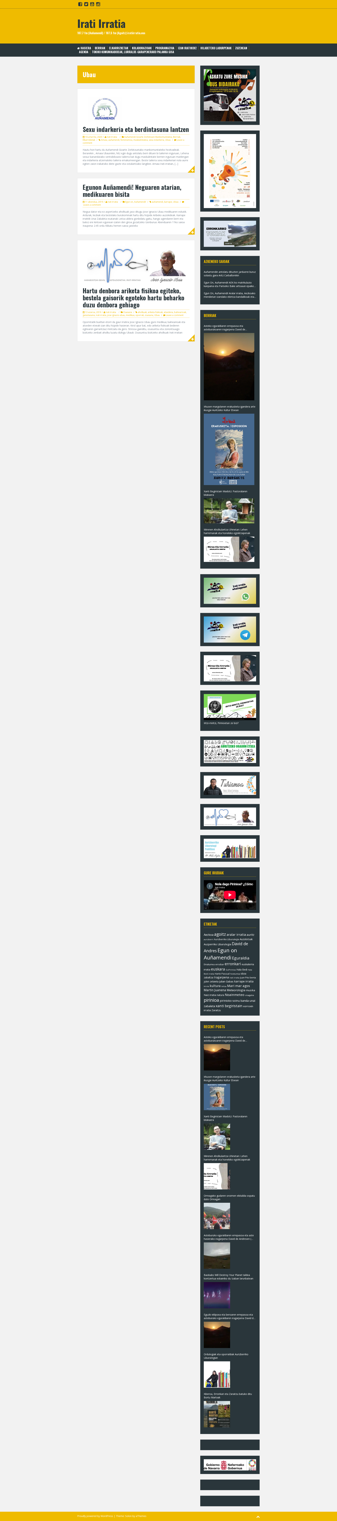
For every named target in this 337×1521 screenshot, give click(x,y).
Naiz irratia (210, 995)
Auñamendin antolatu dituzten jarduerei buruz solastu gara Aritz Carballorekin (230, 273)
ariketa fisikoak (155, 312)
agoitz (220, 934)
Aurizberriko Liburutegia (226, 939)
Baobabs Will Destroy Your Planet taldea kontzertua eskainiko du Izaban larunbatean (228, 1276)
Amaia (104, 139)
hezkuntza (235, 973)
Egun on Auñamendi (220, 954)
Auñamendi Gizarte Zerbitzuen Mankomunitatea (148, 136)
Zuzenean (241, 48)
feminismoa (126, 139)
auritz (250, 935)
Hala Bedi (241, 969)
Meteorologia (236, 990)
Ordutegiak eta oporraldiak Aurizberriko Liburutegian (226, 1356)
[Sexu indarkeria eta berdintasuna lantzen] (136, 107)
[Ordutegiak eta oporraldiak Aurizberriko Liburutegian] (217, 1374)
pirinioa (211, 1000)
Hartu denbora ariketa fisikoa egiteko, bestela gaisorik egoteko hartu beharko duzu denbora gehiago (133, 297)
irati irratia (101, 315)
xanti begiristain (229, 1005)
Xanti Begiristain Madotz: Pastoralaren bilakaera (225, 493)
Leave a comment (92, 204)
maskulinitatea (140, 139)
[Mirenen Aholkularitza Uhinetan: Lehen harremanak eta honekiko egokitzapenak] (229, 549)
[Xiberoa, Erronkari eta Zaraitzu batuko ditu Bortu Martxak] (217, 1414)
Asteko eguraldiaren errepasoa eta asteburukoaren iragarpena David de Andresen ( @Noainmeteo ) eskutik (224, 327)
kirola (206, 986)
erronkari (233, 963)
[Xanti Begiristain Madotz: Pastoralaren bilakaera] (229, 510)
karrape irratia (243, 981)
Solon (128, 1516)
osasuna (149, 315)
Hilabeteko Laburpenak (216, 48)
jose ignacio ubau (116, 315)
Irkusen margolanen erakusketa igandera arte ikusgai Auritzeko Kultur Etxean (229, 408)
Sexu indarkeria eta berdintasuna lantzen (136, 129)
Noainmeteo (234, 994)
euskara (218, 969)
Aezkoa (208, 935)
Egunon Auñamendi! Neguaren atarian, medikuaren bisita (132, 190)
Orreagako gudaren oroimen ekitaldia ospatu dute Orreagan (229, 1197)
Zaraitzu (216, 1010)
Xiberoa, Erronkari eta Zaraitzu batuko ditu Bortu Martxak (228, 1395)
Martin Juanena (215, 990)
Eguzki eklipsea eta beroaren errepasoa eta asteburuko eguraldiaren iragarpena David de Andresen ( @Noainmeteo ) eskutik (229, 1316)
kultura (215, 986)
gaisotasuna (89, 315)
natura (220, 995)
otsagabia (249, 995)
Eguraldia (240, 957)
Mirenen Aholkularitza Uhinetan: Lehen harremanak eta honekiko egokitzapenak (227, 531)
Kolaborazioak (142, 48)
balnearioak (180, 312)
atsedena (168, 312)
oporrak (140, 315)
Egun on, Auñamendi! (135, 201)
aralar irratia (236, 934)
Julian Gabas (226, 981)
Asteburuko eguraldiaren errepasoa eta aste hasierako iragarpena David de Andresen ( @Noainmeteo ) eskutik (229, 1237)
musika (250, 990)
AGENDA (83, 52)
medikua (130, 315)
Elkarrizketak (118, 48)
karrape (168, 201)
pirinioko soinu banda (234, 1001)
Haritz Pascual (222, 973)
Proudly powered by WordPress (95, 1516)
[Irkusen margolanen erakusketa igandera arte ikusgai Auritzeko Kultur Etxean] (229, 449)
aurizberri (208, 939)
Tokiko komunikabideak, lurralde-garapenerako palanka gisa (133, 52)
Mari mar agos (238, 985)
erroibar (219, 964)
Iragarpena (221, 977)
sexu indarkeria (156, 139)
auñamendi (114, 139)
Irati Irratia (101, 23)
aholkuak (142, 312)
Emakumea (209, 964)
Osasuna (127, 312)
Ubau (168, 139)
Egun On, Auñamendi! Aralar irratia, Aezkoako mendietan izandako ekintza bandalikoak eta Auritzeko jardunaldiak (229, 295)
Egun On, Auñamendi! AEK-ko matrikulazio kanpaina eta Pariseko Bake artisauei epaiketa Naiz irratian (230, 284)
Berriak (100, 48)
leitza (223, 986)
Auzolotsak (246, 939)
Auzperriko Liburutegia (217, 944)
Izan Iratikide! (187, 48)
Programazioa (164, 48)
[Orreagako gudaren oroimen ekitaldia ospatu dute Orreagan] (217, 1216)
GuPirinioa (231, 969)
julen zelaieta (211, 981)
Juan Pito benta (248, 977)
